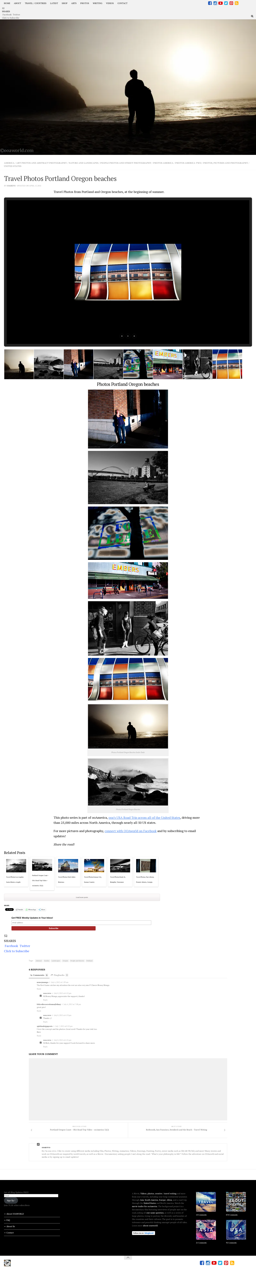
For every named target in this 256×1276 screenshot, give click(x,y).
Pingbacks (60, 975)
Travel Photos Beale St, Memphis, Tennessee (118, 879)
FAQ (8, 1220)
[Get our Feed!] (236, 3)
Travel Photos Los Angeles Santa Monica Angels (14, 879)
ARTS (74, 3)
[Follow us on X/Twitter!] (226, 3)
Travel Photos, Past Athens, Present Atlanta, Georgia (145, 879)
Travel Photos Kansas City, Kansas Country (93, 879)
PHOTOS (84, 3)
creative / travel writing (165, 1193)
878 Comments (232, 1215)
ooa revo (47, 993)
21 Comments (201, 1243)
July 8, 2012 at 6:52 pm (62, 993)
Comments (40, 975)
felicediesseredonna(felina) (49, 1004)
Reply (39, 989)
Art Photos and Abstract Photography (41, 162)
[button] (121, 336)
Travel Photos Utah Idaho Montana (66, 879)
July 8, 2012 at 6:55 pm (62, 1040)
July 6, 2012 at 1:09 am (59, 982)
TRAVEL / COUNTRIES (35, 3)
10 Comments (201, 1215)
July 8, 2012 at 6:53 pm (62, 1015)
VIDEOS (110, 3)
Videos (143, 1193)
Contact (10, 1232)
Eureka (46, 961)
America (9, 162)
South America (151, 1200)
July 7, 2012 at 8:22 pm (64, 1026)
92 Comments (231, 1243)
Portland (89, 961)
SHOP (64, 3)
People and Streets (77, 961)
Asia (142, 1200)
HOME (7, 3)
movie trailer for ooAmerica (144, 1206)
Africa (169, 1200)
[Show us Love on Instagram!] (215, 3)
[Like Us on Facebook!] (210, 3)
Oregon (65, 961)
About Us (10, 1226)
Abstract (39, 961)
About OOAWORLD (15, 1213)
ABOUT (17, 3)
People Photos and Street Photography (125, 162)
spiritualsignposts (45, 1026)
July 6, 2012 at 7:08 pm (72, 1004)
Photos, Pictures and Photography (225, 162)
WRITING (97, 3)
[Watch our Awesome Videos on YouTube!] (220, 3)
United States (12, 166)
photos (150, 1193)
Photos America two (188, 162)
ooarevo (11, 185)
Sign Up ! (11, 1200)
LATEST (54, 3)
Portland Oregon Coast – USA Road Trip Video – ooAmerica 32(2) (40, 881)
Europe (162, 1200)
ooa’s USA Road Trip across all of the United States (144, 817)
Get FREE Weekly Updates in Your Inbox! (32, 918)
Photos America (163, 162)
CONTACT (122, 3)
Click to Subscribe (10, 17)
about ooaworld (150, 1225)
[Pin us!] (231, 3)
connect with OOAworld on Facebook (131, 831)
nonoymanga (42, 982)
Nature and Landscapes (83, 162)
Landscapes (56, 961)
